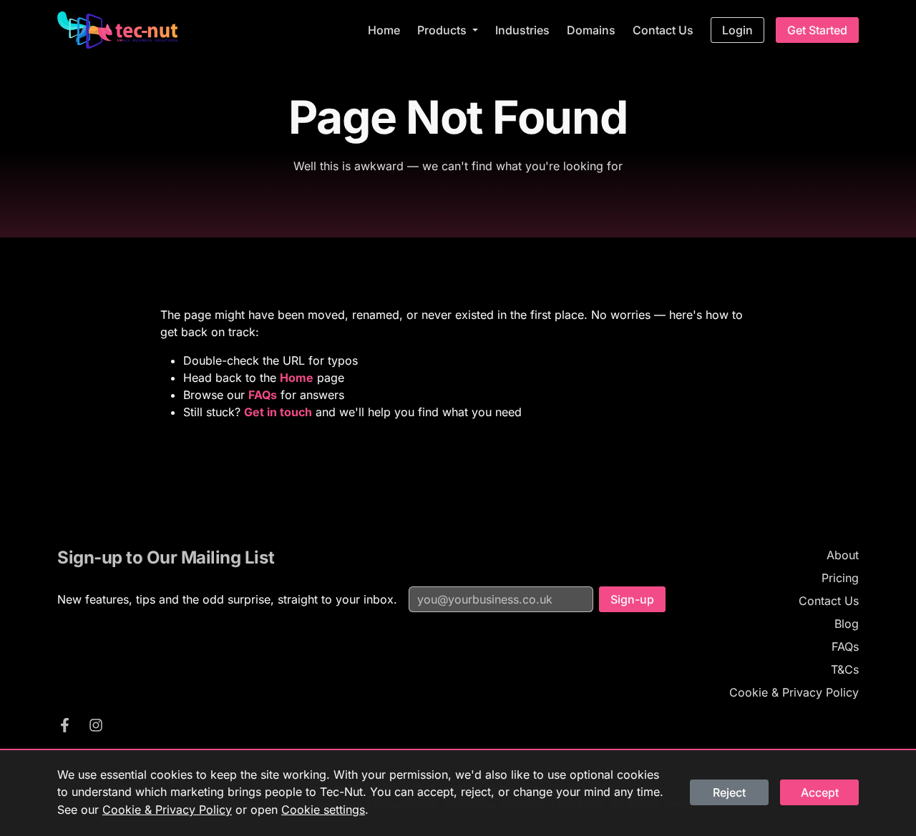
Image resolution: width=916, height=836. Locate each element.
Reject (729, 792)
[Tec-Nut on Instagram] (96, 727)
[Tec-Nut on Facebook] (64, 727)
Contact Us (663, 30)
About (843, 555)
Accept (820, 792)
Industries (522, 30)
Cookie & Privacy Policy (794, 692)
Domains (591, 30)
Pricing (840, 578)
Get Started (817, 30)
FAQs (845, 646)
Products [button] (443, 30)
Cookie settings (323, 809)
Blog (846, 623)
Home (384, 30)
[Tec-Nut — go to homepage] (117, 30)
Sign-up (632, 599)
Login (737, 30)
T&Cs (845, 669)
